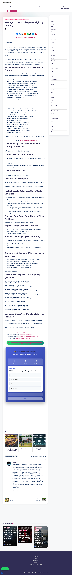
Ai (51, 18)
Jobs (52, 76)
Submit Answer (25, 398)
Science (52, 102)
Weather (53, 131)
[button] (13, 11)
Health (52, 63)
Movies (25, 530)
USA (52, 126)
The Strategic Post (10, 57)
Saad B (14, 462)
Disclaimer (36, 562)
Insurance (53, 73)
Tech (52, 116)
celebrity (53, 34)
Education (53, 42)
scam (52, 100)
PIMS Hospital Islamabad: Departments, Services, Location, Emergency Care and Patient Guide (40, 538)
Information (11, 19)
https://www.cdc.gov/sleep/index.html (23, 338)
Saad (7, 39)
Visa (52, 129)
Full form (53, 50)
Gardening (53, 55)
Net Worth (53, 87)
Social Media (53, 108)
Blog (6, 19)
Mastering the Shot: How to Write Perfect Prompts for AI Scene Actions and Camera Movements (10, 536)
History (52, 66)
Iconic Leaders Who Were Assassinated (28, 140)
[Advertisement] (25, 417)
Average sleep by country (9, 456)
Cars (52, 31)
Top (27, 19)
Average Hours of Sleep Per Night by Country (25, 37)
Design (52, 37)
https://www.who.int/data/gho (26, 334)
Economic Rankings (55, 39)
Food (52, 47)
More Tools (36, 556)
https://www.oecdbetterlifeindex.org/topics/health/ (26, 332)
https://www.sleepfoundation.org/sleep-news (30, 336)
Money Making (54, 79)
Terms (36, 558)
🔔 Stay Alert (5, 568)
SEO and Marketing (55, 105)
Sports (52, 113)
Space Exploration (55, 110)
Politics (52, 97)
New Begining (54, 89)
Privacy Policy (36, 560)
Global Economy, (54, 60)
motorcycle (53, 81)
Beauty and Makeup (55, 23)
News (16, 19)
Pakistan (36, 529)
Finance (52, 45)
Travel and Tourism (55, 123)
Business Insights (54, 29)
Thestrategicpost (22, 19)
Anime (52, 21)
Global (52, 58)
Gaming (52, 52)
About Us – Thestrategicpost (36, 564)
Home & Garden (54, 68)
